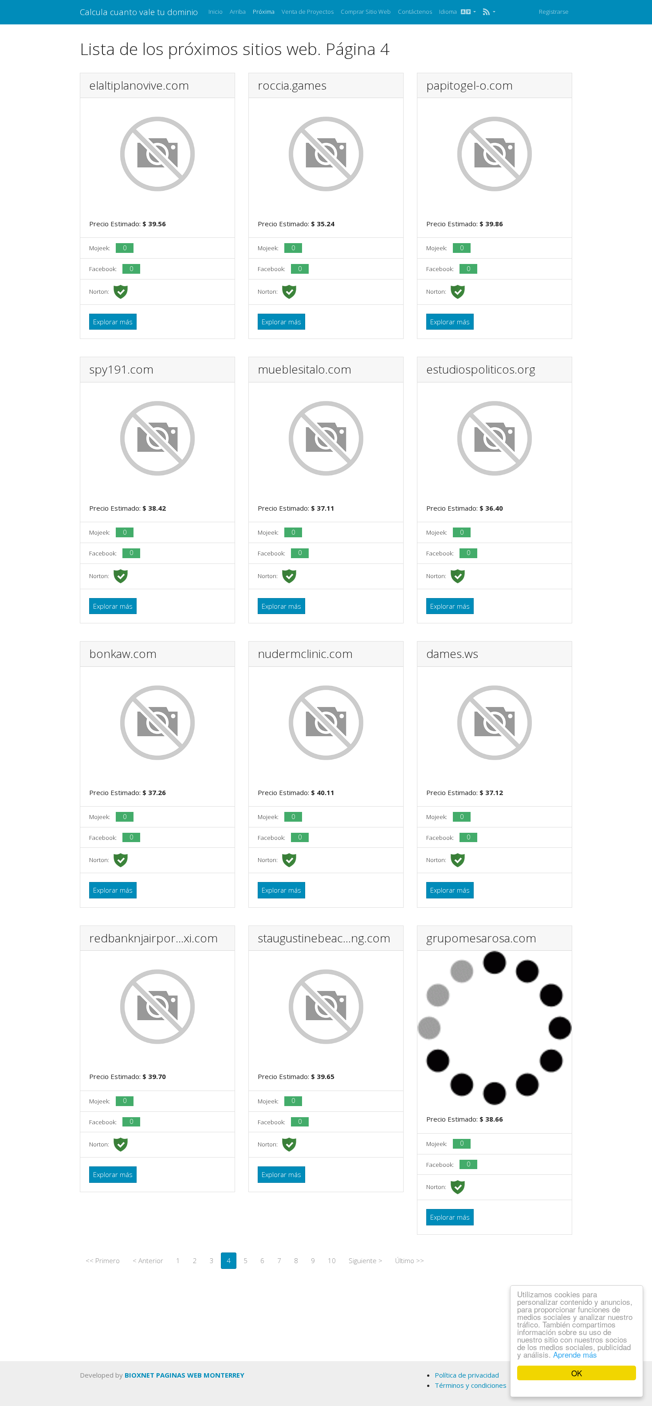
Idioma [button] (450, 12)
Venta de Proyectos (308, 12)
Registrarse (554, 12)
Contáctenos (415, 12)
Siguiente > (365, 1260)
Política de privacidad (467, 1375)
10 (332, 1260)
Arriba (238, 12)
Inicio (215, 12)
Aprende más (575, 1354)
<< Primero (103, 1260)
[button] (489, 12)
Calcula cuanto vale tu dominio (139, 11)
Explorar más (113, 321)
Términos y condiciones (471, 1385)
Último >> (409, 1260)
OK (576, 1372)
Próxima (264, 12)
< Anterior (148, 1260)
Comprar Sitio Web (366, 12)
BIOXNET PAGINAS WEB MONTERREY (184, 1375)
